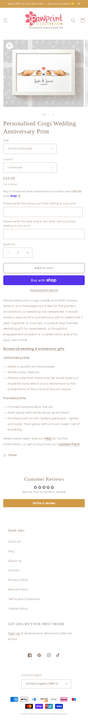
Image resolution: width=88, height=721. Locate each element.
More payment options (44, 290)
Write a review (44, 503)
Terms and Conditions (24, 599)
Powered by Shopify (58, 714)
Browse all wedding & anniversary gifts (33, 348)
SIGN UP (14, 541)
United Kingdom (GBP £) (42, 683)
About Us (15, 561)
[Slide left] (34, 114)
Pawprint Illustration (38, 714)
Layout (8, 159)
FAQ (11, 551)
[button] (5, 20)
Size (6, 140)
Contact (14, 570)
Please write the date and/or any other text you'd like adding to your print (39, 223)
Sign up (14, 633)
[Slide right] (53, 114)
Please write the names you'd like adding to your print (39, 203)
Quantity (9, 244)
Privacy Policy (18, 579)
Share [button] (12, 455)
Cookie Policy (17, 608)
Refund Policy (18, 589)
